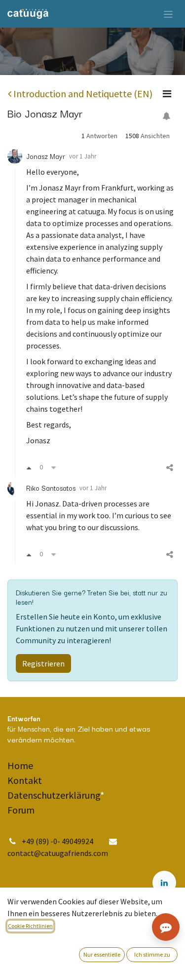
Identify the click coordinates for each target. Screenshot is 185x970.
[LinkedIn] (164, 882)
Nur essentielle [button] (101, 954)
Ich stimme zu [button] (152, 954)
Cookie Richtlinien (30, 926)
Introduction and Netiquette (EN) (82, 93)
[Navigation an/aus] (168, 14)
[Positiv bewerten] (29, 467)
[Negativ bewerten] (53, 467)
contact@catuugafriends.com (57, 853)
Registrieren (43, 663)
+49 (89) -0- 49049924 (58, 841)
